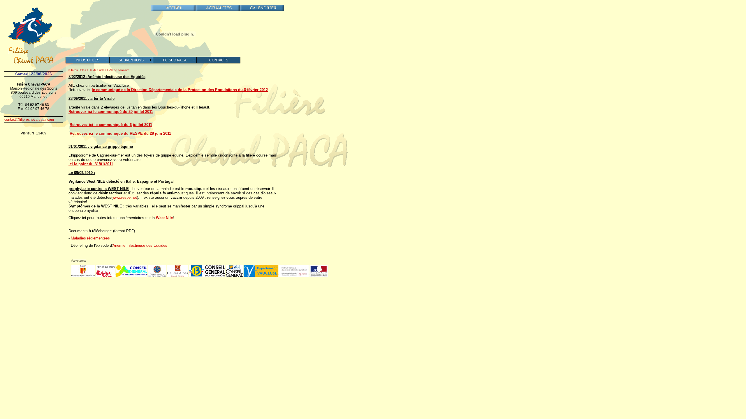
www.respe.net (124, 197)
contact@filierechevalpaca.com (29, 120)
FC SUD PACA (174, 60)
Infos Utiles (87, 60)
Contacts (218, 60)
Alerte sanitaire (119, 70)
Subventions (131, 60)
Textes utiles (97, 70)
